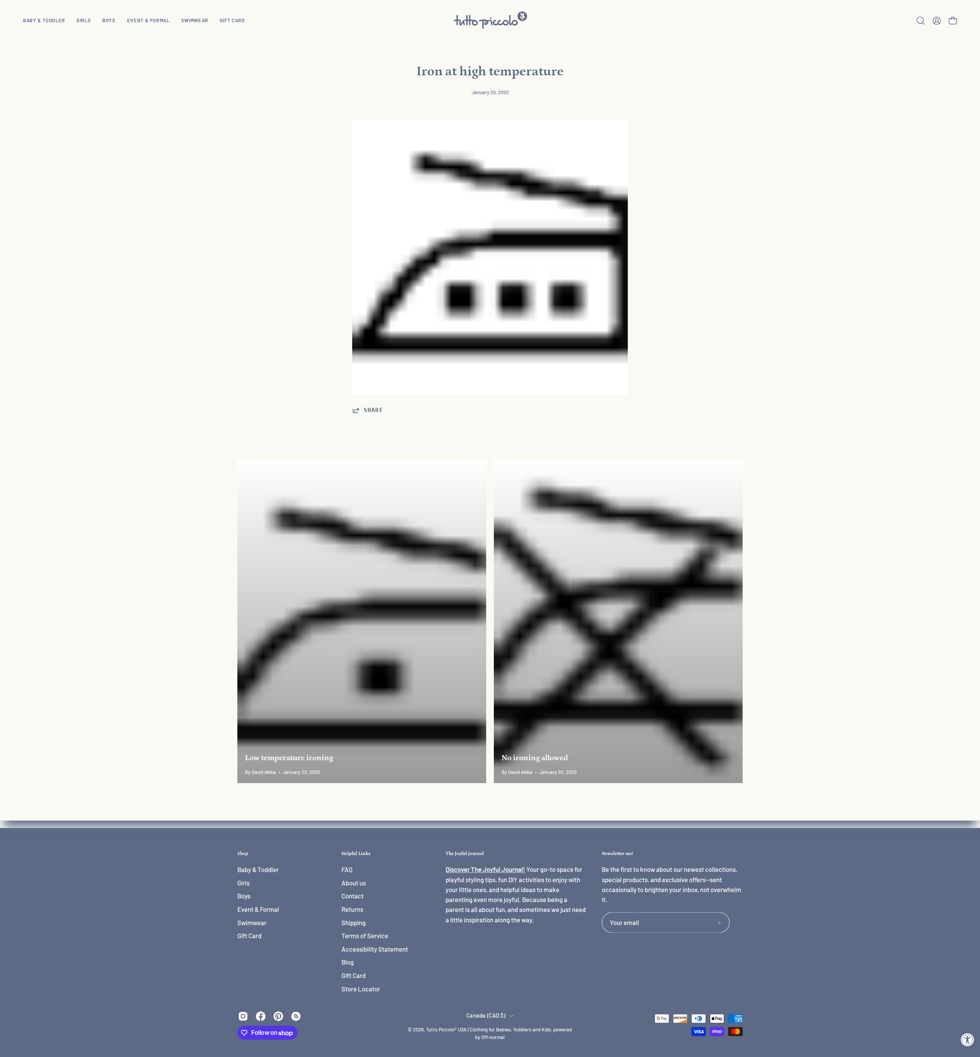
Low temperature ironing (289, 758)
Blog (347, 962)
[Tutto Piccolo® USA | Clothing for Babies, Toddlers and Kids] (490, 20)
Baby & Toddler (258, 869)
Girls (243, 882)
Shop (242, 853)
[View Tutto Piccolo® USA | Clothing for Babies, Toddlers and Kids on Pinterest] (278, 1016)
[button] (83, 20)
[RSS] (296, 1016)
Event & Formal (258, 909)
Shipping (353, 922)
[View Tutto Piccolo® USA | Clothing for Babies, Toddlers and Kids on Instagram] (243, 1016)
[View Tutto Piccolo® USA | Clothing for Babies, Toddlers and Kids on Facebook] (260, 1016)
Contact (352, 896)
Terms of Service (364, 936)
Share (373, 410)
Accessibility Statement (374, 949)
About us (353, 882)
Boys (243, 896)
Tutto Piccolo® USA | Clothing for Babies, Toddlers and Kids (488, 1030)
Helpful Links (356, 853)
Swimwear (251, 922)
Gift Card (249, 936)
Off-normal (493, 1037)
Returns (352, 909)
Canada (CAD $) (485, 1015)
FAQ (347, 869)
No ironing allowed (534, 758)
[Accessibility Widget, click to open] (967, 1039)
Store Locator (360, 988)
